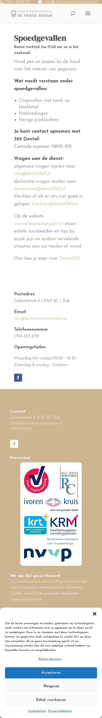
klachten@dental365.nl (55, 204)
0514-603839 (17, 2)
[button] (94, 613)
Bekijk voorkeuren (51, 700)
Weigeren (51, 686)
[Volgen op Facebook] (18, 378)
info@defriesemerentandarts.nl (40, 319)
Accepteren (51, 673)
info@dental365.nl (32, 174)
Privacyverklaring (60, 711)
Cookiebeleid (37, 711)
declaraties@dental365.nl (39, 189)
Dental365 (69, 258)
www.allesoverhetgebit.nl (38, 224)
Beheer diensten (50, 659)
